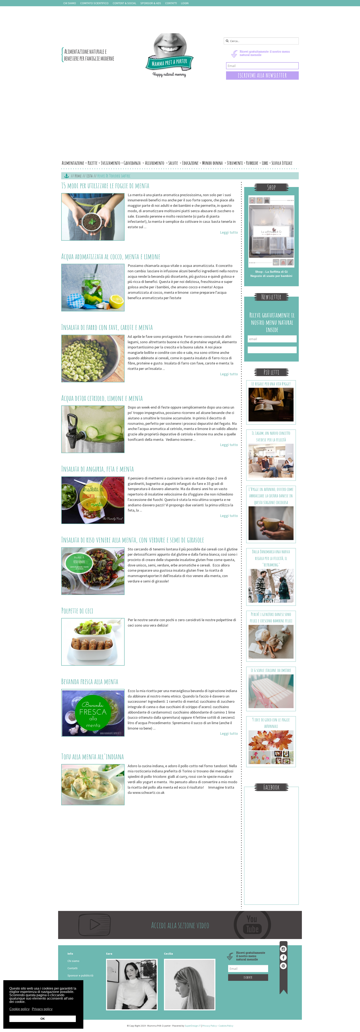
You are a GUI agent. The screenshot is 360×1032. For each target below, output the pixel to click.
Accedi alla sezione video (180, 925)
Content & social (124, 3)
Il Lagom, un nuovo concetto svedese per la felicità (271, 436)
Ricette (93, 163)
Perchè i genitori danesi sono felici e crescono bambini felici (271, 617)
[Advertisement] (180, 127)
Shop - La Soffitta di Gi (271, 271)
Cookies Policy (226, 1025)
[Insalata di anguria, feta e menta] (93, 500)
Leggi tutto (229, 232)
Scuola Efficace (282, 163)
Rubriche (252, 163)
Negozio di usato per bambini (271, 276)
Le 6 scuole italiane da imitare (271, 670)
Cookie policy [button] (19, 1009)
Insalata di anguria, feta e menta (97, 468)
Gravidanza (132, 163)
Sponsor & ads (150, 3)
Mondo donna (213, 163)
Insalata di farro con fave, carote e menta (107, 327)
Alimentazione (73, 163)
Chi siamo (69, 3)
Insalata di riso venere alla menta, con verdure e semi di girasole (132, 539)
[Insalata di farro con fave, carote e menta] (93, 358)
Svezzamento (110, 163)
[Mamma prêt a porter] (127, 55)
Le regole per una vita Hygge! (271, 384)
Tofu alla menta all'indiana (92, 756)
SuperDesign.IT (193, 1025)
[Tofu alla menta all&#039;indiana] (93, 784)
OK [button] (42, 1018)
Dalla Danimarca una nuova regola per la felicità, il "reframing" (271, 558)
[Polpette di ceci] (93, 642)
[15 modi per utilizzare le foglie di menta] (93, 217)
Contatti (171, 3)
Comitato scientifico (94, 3)
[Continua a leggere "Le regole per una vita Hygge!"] (271, 404)
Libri (265, 163)
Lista (89, 175)
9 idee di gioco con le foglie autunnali (271, 723)
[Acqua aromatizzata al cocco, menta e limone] (93, 287)
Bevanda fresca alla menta (89, 681)
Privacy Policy (209, 1025)
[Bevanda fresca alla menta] (93, 713)
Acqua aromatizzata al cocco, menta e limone (110, 256)
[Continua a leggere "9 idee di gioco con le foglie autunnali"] (271, 747)
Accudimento (155, 163)
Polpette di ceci (77, 610)
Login (185, 3)
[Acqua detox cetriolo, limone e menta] (93, 429)
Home (78, 175)
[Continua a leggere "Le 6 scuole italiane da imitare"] (271, 691)
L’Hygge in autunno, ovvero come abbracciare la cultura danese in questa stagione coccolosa (271, 495)
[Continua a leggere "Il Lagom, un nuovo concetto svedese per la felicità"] (271, 460)
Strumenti (235, 163)
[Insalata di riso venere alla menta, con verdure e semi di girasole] (93, 571)
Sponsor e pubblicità (80, 975)
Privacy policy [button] (42, 1009)
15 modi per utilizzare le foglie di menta (105, 185)
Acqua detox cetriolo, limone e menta (102, 398)
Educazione (190, 163)
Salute (174, 163)
